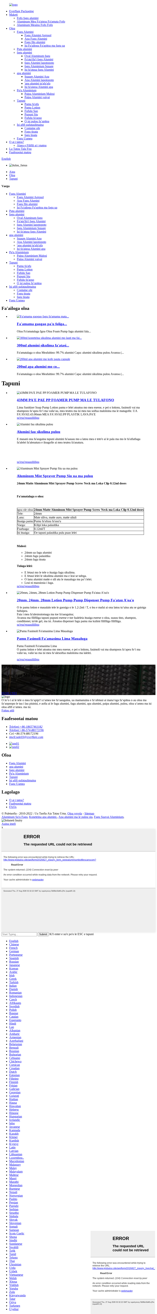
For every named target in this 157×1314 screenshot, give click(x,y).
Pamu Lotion (32, 107)
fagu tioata (31, 135)
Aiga (12, 171)
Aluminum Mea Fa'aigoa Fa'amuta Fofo (41, 21)
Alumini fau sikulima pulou (38, 432)
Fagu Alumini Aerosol (38, 35)
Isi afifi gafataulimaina (30, 124)
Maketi (13, 14)
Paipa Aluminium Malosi (40, 93)
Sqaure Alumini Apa (37, 76)
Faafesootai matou (20, 152)
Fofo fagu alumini (27, 18)
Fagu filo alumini (35, 42)
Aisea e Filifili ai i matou (32, 145)
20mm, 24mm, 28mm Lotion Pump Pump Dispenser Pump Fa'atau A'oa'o (75, 600)
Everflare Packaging (21, 11)
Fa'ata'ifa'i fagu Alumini (39, 59)
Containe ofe (32, 128)
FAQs (12, 807)
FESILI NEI (9, 693)
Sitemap (89, 813)
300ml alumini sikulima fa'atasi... (43, 345)
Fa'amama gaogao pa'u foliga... (42, 324)
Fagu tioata (31, 131)
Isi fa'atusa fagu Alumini (39, 69)
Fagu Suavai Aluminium (108, 817)
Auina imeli (9, 823)
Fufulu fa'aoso (33, 117)
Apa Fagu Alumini (36, 38)
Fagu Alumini (25, 31)
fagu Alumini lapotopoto (39, 62)
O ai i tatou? (16, 142)
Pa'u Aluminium (26, 90)
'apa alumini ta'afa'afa (37, 83)
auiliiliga (34, 417)
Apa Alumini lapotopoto (39, 80)
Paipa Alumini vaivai (37, 97)
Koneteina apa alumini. (43, 817)
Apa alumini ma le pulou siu (75, 817)
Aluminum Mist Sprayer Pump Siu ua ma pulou (55, 476)
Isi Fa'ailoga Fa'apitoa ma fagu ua (45, 45)
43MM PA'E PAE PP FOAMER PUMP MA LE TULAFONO (65, 400)
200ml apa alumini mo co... (38, 367)
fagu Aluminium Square (39, 66)
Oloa (12, 28)
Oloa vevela (74, 813)
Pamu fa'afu (32, 104)
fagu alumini (24, 52)
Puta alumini (24, 49)
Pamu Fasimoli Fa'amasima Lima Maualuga (52, 639)
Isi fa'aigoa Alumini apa (39, 87)
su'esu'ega (23, 417)
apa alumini (24, 73)
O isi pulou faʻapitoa (37, 121)
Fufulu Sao (31, 111)
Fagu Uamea (24, 138)
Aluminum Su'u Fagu (15, 817)
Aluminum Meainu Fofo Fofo (35, 25)
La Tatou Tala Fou (20, 148)
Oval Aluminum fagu (37, 56)
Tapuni (21, 100)
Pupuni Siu (31, 114)
